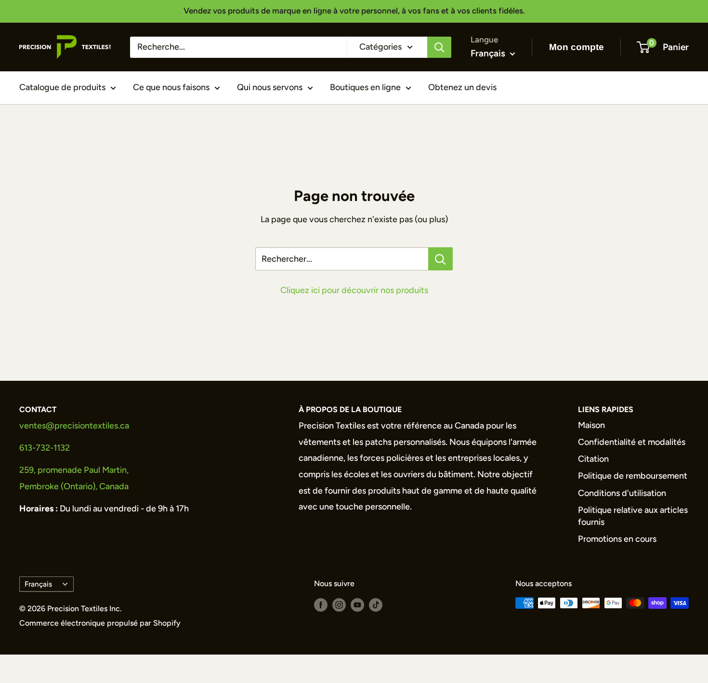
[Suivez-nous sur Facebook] (321, 604)
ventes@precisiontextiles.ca (74, 425)
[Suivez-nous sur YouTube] (357, 604)
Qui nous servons (269, 87)
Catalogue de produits (62, 87)
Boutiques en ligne (365, 87)
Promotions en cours (617, 539)
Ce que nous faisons (171, 87)
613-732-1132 (44, 447)
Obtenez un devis (462, 87)
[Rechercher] (439, 46)
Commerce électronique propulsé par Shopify (100, 623)
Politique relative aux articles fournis (633, 516)
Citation (593, 459)
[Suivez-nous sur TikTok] (375, 604)
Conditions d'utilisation (622, 493)
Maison (591, 425)
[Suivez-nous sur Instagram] (339, 604)
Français (38, 584)
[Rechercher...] (440, 258)
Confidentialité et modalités (631, 442)
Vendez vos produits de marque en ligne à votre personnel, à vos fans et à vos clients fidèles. (354, 10)
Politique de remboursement (632, 475)
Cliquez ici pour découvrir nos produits (354, 290)
